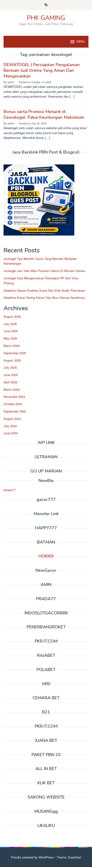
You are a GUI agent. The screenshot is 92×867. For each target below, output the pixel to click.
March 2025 (12, 389)
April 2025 (10, 382)
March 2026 (12, 345)
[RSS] (46, 5)
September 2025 (15, 353)
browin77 (10, 490)
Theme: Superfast (69, 857)
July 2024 (10, 426)
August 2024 (12, 418)
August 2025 (12, 360)
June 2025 (11, 374)
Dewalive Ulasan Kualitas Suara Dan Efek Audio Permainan (44, 290)
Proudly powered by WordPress (32, 857)
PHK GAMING (46, 18)
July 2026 (10, 324)
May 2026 (10, 338)
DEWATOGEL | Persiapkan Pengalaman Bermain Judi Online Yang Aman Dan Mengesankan (42, 70)
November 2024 (14, 396)
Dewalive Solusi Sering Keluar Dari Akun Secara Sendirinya (44, 297)
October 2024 (13, 404)
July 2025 (10, 367)
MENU (80, 42)
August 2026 (12, 316)
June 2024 (11, 433)
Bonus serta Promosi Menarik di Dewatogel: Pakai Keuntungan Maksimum (44, 114)
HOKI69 (46, 556)
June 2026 (11, 331)
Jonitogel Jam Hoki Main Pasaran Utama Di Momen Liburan (44, 270)
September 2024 (15, 411)
